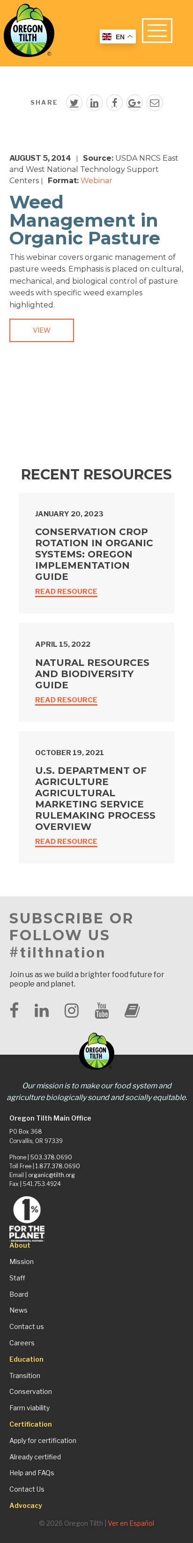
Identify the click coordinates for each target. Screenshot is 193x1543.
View (42, 330)
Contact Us (27, 1489)
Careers (22, 1343)
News (18, 1310)
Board (18, 1294)
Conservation (30, 1391)
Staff (17, 1278)
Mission (21, 1261)
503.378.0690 (51, 1157)
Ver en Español (131, 1523)
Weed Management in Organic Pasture (84, 220)
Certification (30, 1424)
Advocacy (25, 1505)
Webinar (96, 180)
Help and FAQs (31, 1473)
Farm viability (29, 1408)
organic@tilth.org (51, 1175)
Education (26, 1359)
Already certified (35, 1457)
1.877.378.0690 (58, 1166)
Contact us (26, 1326)
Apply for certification (42, 1440)
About (19, 1245)
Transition (24, 1375)
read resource (66, 591)
